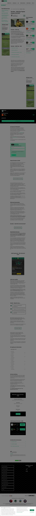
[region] (18, 511)
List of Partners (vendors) (19, 512)
